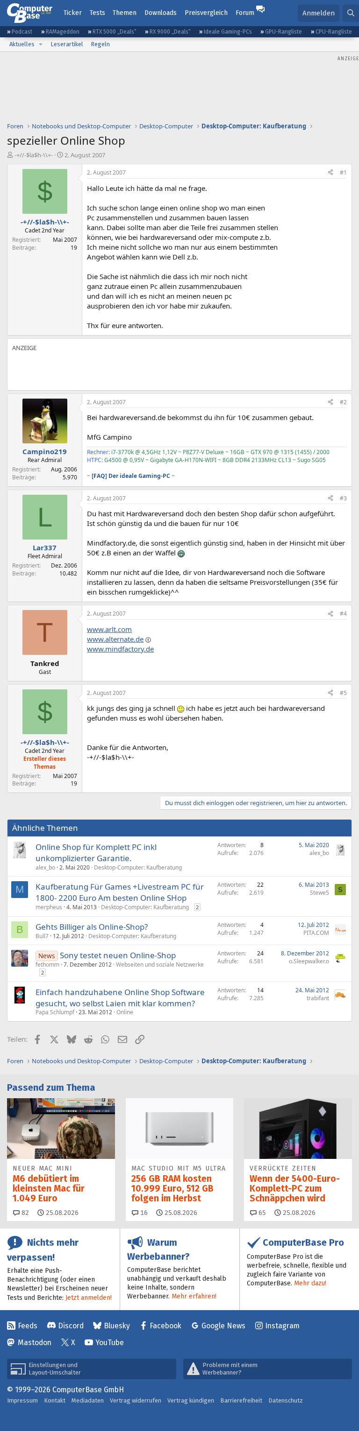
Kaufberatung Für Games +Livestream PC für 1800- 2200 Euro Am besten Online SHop (120, 892)
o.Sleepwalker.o (309, 961)
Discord (71, 1325)
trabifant (318, 998)
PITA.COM (316, 933)
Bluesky (117, 1325)
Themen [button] (124, 13)
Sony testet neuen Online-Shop (118, 955)
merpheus (49, 907)
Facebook (165, 1325)
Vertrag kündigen (190, 1400)
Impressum (22, 1400)
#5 (343, 693)
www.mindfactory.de (120, 648)
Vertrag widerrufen (135, 1400)
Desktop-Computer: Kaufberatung (138, 867)
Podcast (22, 31)
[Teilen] (330, 173)
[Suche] (351, 13)
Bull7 (42, 936)
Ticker (73, 13)
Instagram (282, 1325)
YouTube (109, 1342)
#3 (343, 498)
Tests (97, 13)
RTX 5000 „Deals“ (114, 31)
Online (124, 1012)
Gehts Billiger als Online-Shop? (92, 926)
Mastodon (34, 1342)
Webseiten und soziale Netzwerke (160, 964)
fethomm (47, 964)
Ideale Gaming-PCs (228, 31)
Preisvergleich (206, 13)
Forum (245, 13)
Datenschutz (285, 1400)
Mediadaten (88, 1400)
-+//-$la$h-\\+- (33, 155)
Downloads (160, 13)
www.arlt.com (109, 629)
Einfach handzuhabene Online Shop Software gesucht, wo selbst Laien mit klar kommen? (120, 998)
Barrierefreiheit (241, 1400)
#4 (343, 613)
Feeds (27, 1325)
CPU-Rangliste (334, 31)
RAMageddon (62, 31)
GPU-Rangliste (283, 31)
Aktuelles (22, 44)
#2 (343, 402)
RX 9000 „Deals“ (170, 31)
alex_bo (45, 867)
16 (143, 1213)
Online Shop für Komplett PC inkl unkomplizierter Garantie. (96, 852)
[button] (41, 44)
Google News (223, 1325)
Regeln (100, 44)
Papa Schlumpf (55, 1012)
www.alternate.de (115, 639)
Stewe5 (319, 893)
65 (261, 1213)
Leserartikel (66, 44)
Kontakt (54, 1400)
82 (24, 1213)
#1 (343, 172)
